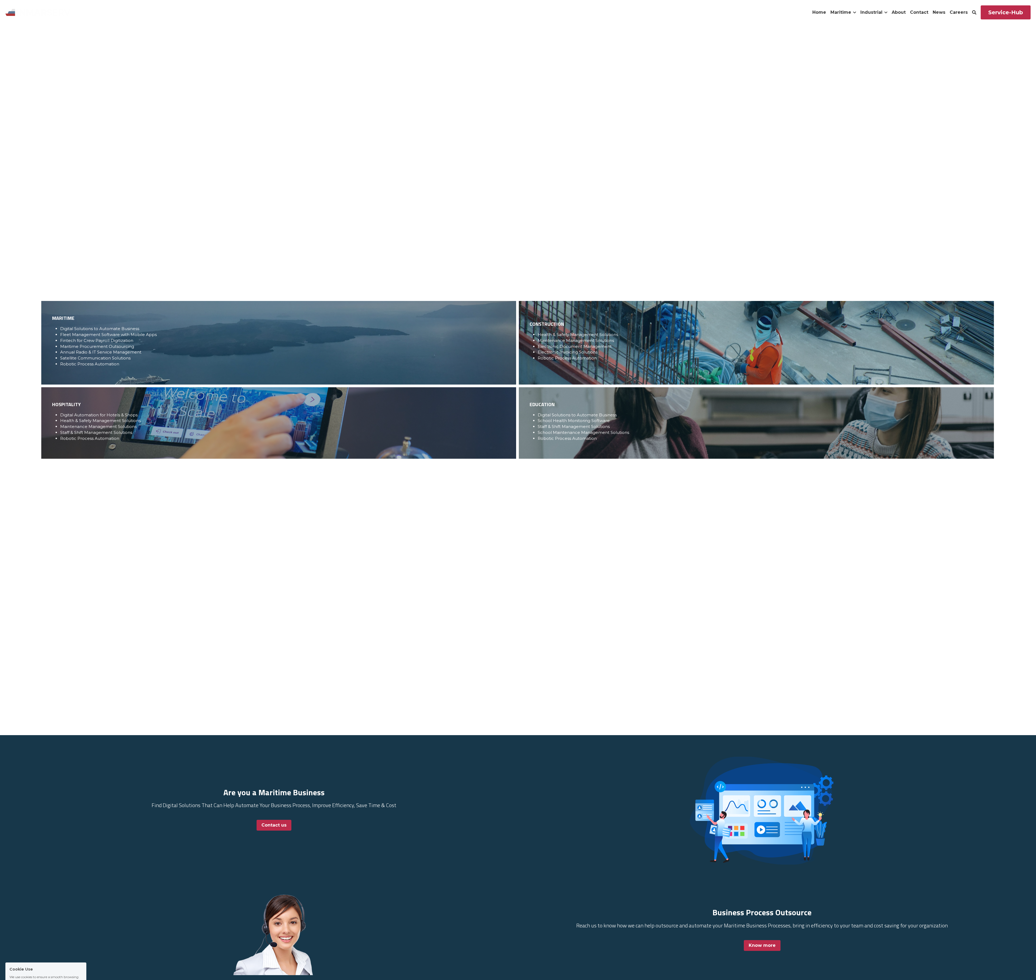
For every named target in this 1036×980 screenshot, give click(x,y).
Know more (762, 945)
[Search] (974, 12)
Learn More (31, 958)
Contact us (274, 825)
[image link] (37, 12)
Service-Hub (1005, 12)
